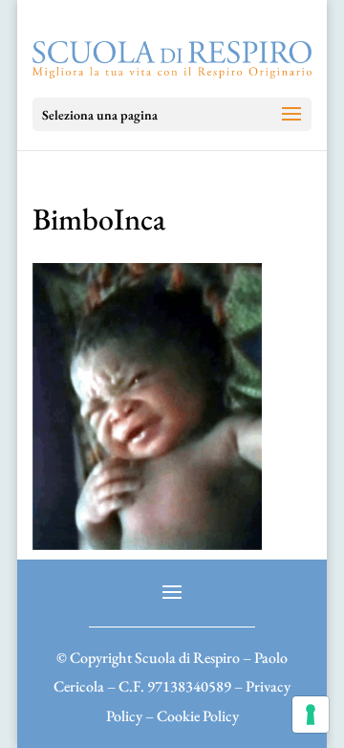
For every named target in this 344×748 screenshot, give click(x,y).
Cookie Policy (198, 716)
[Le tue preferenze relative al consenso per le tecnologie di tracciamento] (310, 714)
